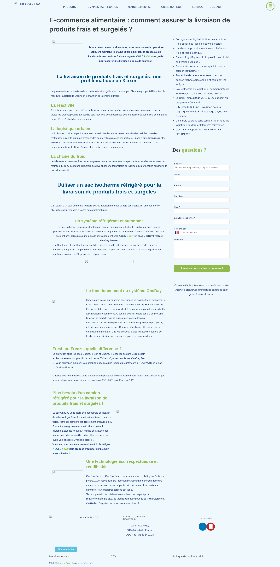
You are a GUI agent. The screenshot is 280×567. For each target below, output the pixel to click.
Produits (69, 7)
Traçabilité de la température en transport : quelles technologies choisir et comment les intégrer (201, 80)
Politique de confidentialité (187, 556)
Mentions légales (59, 556)
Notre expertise (139, 7)
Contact (215, 7)
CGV (113, 556)
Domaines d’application (102, 7)
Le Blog (197, 7)
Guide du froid (171, 7)
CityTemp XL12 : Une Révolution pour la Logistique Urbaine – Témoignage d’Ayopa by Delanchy (201, 111)
